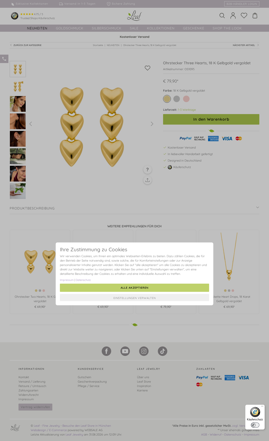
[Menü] (262, 407)
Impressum (67, 280)
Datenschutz (83, 280)
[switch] (255, 425)
